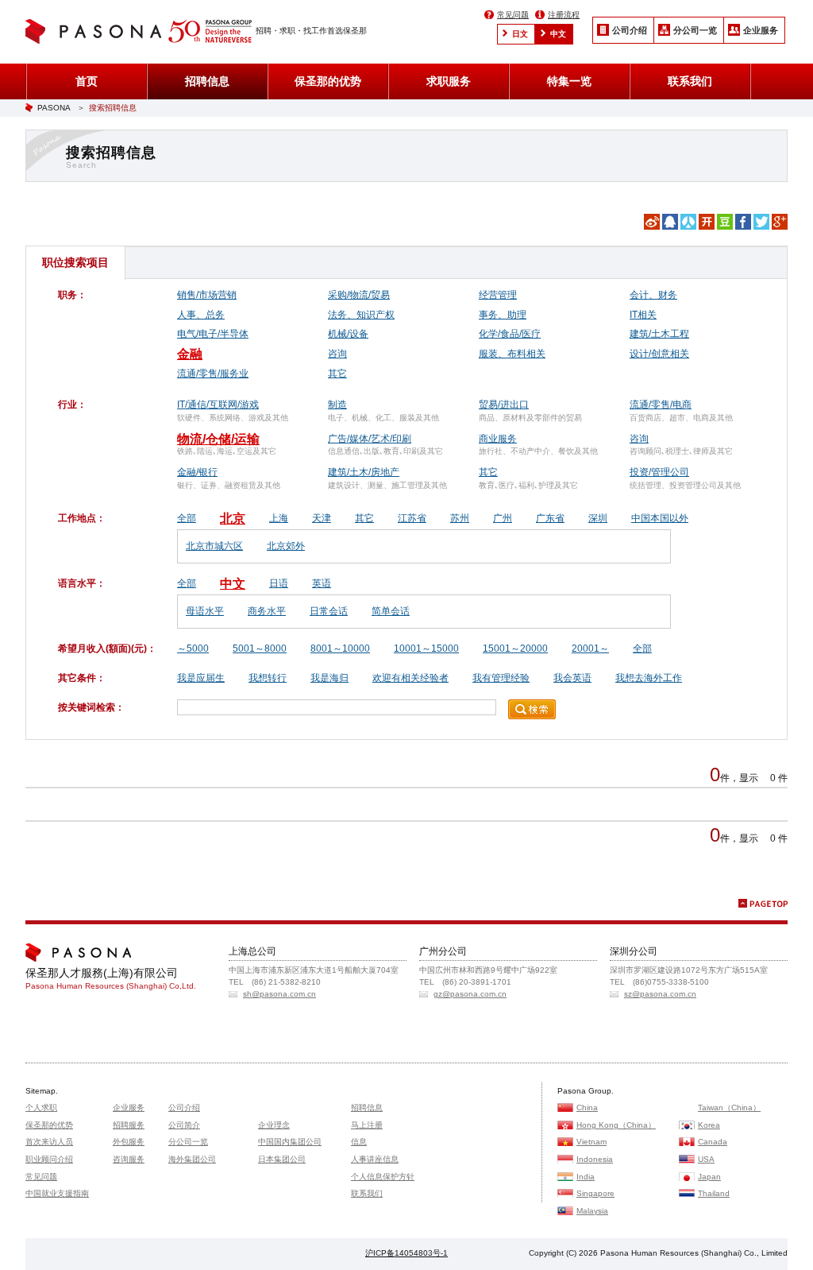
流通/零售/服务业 (213, 373)
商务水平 (267, 611)
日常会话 (329, 611)
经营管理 (498, 294)
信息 (359, 1141)
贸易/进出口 (504, 404)
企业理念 (274, 1125)
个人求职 (41, 1107)
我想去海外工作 (648, 677)
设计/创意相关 (659, 353)
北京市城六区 (214, 546)
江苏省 (412, 518)
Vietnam (591, 1141)
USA (706, 1159)
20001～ (590, 648)
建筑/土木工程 (659, 333)
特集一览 (569, 81)
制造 (337, 404)
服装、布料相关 (512, 353)
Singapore (595, 1193)
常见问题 (513, 14)
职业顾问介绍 (49, 1159)
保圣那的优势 (328, 81)
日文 (520, 33)
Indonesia (594, 1159)
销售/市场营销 (207, 294)
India (585, 1176)
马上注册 (367, 1125)
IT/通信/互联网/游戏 (218, 404)
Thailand (714, 1193)
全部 (186, 518)
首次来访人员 (49, 1141)
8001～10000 (340, 648)
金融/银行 (197, 472)
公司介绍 (629, 30)
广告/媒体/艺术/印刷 (369, 438)
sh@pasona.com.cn (279, 993)
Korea (709, 1125)
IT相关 (643, 314)
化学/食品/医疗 (510, 333)
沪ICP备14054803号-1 (406, 1253)
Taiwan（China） (729, 1107)
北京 (232, 518)
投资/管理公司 (659, 472)
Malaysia (592, 1210)
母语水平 (205, 611)
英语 (321, 583)
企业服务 (760, 30)
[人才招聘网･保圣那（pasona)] (96, 33)
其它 (337, 373)
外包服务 (128, 1141)
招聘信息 (207, 81)
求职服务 (448, 81)
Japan (709, 1176)
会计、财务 (653, 294)
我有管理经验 (501, 677)
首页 (86, 81)
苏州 (459, 518)
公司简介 (184, 1125)
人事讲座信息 (375, 1159)
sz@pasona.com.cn (660, 993)
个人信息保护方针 (382, 1176)
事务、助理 (502, 314)
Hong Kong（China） (616, 1125)
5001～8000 (260, 648)
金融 (189, 354)
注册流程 (564, 14)
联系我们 (690, 81)
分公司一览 (695, 30)
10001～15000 (426, 648)
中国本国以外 (659, 518)
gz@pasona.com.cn (470, 993)
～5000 (193, 648)
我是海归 (329, 677)
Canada (712, 1141)
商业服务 (498, 438)
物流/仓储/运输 (218, 439)
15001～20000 (515, 648)
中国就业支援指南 (57, 1193)
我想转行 (268, 677)
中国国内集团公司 (290, 1141)
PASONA (54, 107)
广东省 (550, 518)
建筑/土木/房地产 (363, 472)
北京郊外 (286, 546)
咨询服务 (128, 1159)
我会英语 (572, 677)
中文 (558, 33)
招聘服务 (128, 1125)
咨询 (337, 353)
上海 (278, 518)
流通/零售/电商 (661, 404)
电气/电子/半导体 (213, 333)
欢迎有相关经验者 (410, 677)
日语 (278, 583)
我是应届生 (201, 677)
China (587, 1107)
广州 (502, 518)
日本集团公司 (282, 1159)
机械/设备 (348, 333)
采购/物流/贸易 (359, 294)
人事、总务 (201, 314)
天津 (321, 518)
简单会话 (391, 611)
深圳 (597, 518)
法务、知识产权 (361, 314)
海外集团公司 (192, 1159)
